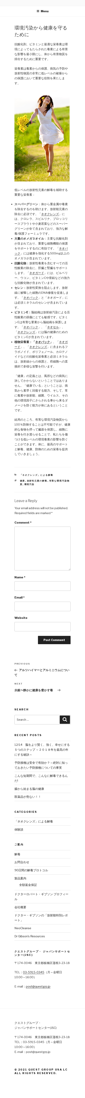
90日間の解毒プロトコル (31, 870)
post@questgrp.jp (38, 986)
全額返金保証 (28, 885)
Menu (45, 11)
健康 (22, 480)
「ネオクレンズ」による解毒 (36, 475)
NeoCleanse (22, 928)
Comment (22, 522)
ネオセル (53, 327)
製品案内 (20, 878)
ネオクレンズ (50, 214)
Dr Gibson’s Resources (29, 936)
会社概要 (20, 907)
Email (19, 597)
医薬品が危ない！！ (27, 797)
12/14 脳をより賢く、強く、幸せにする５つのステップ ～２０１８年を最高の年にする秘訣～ (42, 749)
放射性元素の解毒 (37, 480)
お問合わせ (21, 862)
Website (20, 618)
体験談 (18, 829)
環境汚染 (29, 484)
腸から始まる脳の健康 (29, 789)
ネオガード (36, 273)
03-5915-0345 (33, 972)
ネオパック (30, 297)
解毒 (17, 854)
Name (19, 577)
